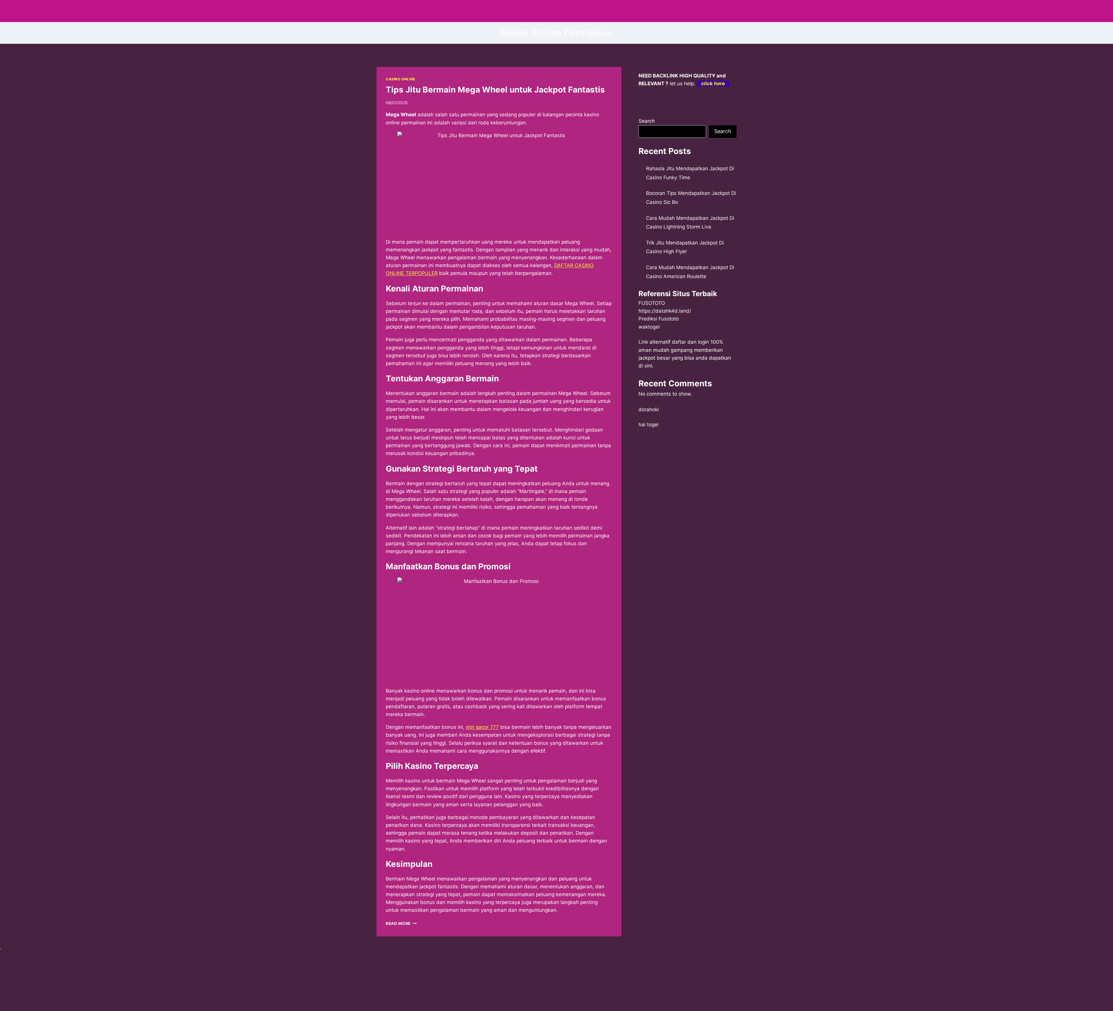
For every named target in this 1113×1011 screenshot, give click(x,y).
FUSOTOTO (652, 303)
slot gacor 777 (482, 727)
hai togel (649, 424)
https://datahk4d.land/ (665, 311)
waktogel (649, 327)
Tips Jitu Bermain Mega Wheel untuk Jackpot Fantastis (495, 90)
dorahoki (649, 409)
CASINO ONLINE (400, 79)
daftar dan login (690, 342)
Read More (401, 923)
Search (647, 121)
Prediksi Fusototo (659, 319)
